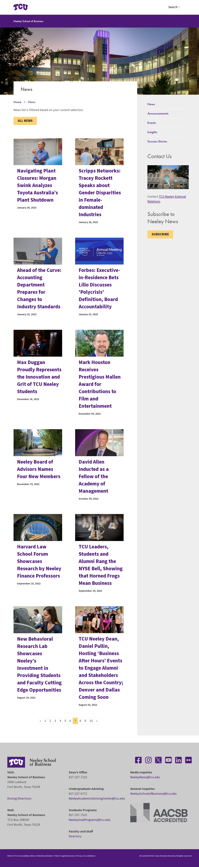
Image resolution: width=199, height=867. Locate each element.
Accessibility (24, 855)
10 (91, 720)
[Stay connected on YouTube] (168, 760)
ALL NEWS (25, 120)
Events (151, 123)
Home (17, 102)
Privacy (79, 855)
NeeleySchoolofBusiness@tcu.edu (153, 793)
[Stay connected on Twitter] (158, 760)
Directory (75, 836)
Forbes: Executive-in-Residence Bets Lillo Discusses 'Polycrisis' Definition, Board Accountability (99, 288)
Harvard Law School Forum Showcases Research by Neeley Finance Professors (39, 561)
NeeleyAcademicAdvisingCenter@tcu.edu (97, 798)
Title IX (57, 855)
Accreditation (89, 855)
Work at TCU (12, 855)
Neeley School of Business (28, 21)
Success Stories (157, 141)
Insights (152, 132)
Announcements (157, 113)
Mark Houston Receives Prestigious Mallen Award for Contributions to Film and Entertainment (100, 384)
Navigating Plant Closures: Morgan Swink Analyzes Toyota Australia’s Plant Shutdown (37, 185)
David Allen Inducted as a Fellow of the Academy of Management (94, 476)
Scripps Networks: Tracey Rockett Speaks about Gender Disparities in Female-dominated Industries (100, 192)
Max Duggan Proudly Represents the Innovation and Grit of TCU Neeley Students (39, 377)
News (31, 102)
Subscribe (160, 234)
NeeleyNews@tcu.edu (145, 777)
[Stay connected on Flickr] (188, 760)
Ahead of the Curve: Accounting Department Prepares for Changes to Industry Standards (39, 288)
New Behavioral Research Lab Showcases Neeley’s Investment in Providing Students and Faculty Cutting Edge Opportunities (39, 664)
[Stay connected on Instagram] (148, 760)
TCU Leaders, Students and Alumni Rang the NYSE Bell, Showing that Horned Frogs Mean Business (101, 565)
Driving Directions (19, 798)
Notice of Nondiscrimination (41, 855)
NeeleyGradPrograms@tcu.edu (89, 819)
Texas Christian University (165, 855)
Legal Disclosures (68, 855)
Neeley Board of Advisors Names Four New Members (38, 469)
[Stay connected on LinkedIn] (178, 760)
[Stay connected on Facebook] (138, 760)
